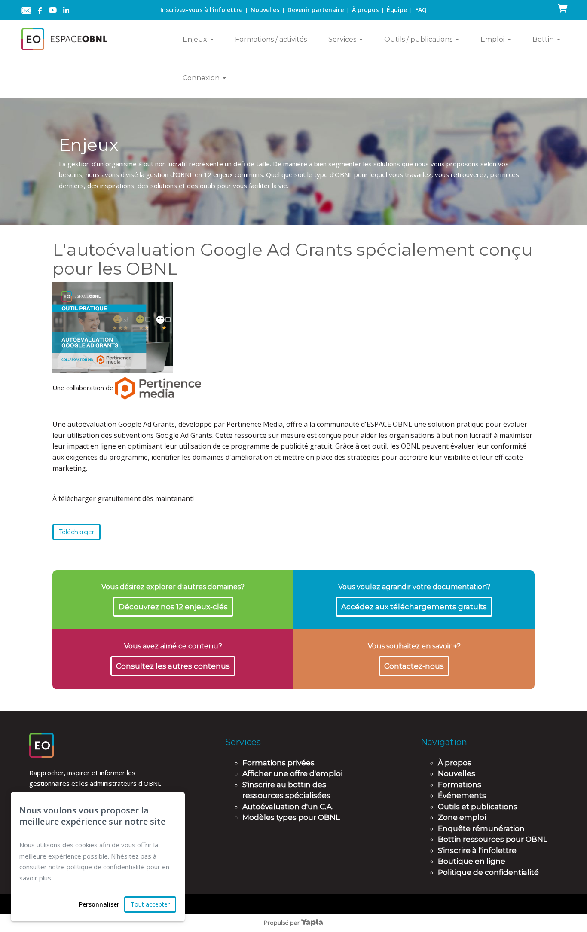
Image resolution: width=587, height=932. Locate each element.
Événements (462, 795)
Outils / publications (418, 39)
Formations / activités (271, 39)
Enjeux (195, 39)
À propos (365, 10)
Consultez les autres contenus (173, 666)
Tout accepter (150, 904)
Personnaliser (99, 904)
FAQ (421, 10)
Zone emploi (462, 817)
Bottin (543, 39)
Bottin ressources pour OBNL (492, 839)
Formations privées (278, 762)
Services (342, 39)
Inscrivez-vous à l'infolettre (201, 10)
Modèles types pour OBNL (291, 817)
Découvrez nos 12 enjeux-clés (173, 606)
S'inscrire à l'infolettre (477, 850)
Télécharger (76, 532)
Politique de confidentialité (488, 872)
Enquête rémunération (481, 828)
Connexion (201, 78)
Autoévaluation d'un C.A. (287, 806)
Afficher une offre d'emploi (292, 773)
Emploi (492, 39)
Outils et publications (477, 806)
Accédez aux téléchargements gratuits (414, 606)
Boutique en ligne (471, 861)
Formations (459, 784)
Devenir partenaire (315, 10)
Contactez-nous (414, 666)
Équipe (397, 10)
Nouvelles (265, 10)
